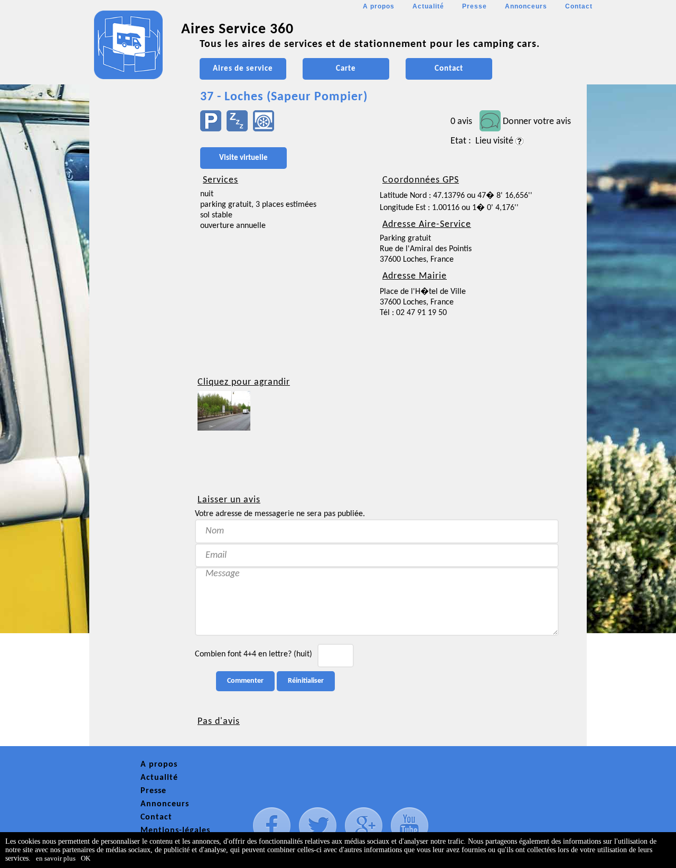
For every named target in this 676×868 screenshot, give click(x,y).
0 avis (461, 122)
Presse (474, 6)
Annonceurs (526, 6)
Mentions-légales (175, 830)
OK (85, 858)
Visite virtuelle (243, 158)
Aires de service (243, 69)
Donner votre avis (537, 122)
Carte (346, 69)
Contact (579, 6)
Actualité (428, 6)
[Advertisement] (137, 314)
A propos (379, 6)
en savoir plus (56, 858)
